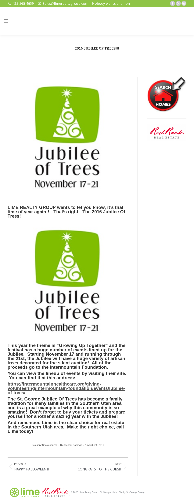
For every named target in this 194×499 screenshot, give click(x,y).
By (71, 445)
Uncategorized (49, 445)
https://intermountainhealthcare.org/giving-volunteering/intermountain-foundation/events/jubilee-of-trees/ (66, 388)
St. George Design (135, 492)
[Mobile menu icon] (6, 21)
